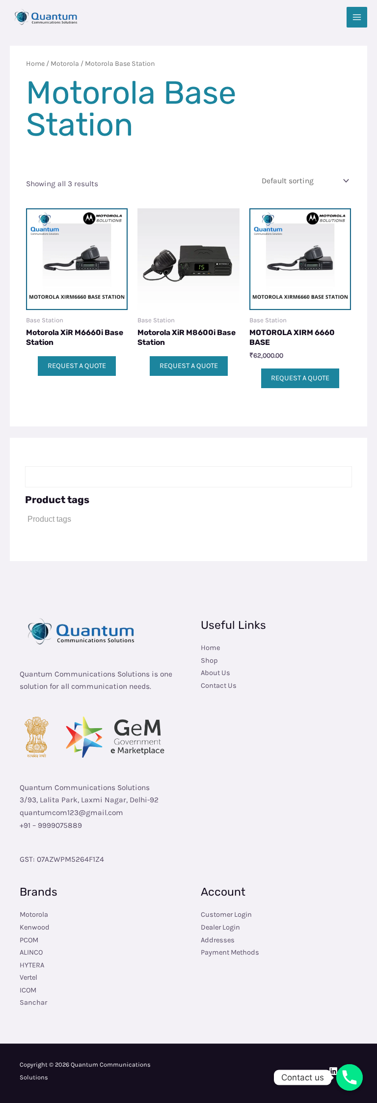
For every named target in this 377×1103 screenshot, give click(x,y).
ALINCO (31, 952)
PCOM (29, 940)
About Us (215, 673)
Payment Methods (230, 952)
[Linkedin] (333, 1071)
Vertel (28, 977)
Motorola (65, 63)
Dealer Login (220, 927)
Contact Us (219, 685)
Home (35, 63)
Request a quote (77, 366)
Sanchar (33, 1002)
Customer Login (226, 914)
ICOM (28, 990)
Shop (209, 660)
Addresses (218, 940)
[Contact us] (349, 1077)
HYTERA (32, 965)
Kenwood (35, 927)
